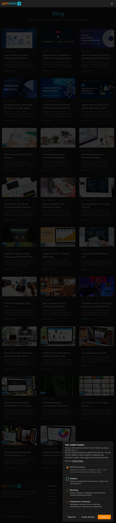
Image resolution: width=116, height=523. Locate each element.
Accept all (104, 517)
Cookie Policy (77, 461)
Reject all (71, 517)
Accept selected (88, 517)
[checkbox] (67, 467)
